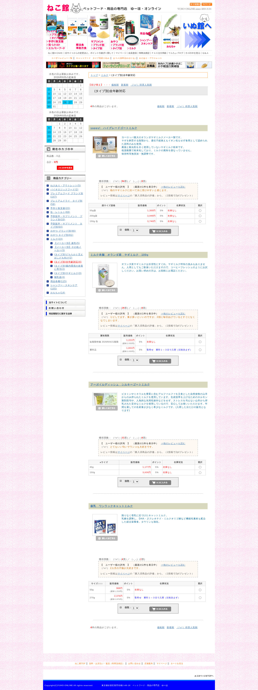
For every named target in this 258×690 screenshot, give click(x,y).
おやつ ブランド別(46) (63, 231)
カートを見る (177, 663)
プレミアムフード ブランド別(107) (66, 195)
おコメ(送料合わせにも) (124, 58)
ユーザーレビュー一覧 (62, 58)
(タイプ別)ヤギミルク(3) (68, 273)
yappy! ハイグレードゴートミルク (113, 127)
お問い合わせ (134, 663)
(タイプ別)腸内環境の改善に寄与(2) (68, 267)
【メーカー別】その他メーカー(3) (67, 248)
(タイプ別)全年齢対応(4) (68, 262)
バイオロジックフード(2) (64, 189)
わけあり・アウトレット (150, 58)
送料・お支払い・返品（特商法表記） (106, 663)
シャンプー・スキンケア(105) (63, 287)
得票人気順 (141, 85)
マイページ (124, 195)
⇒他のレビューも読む (173, 187)
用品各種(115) (58, 281)
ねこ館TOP (80, 663)
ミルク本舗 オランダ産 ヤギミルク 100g (119, 254)
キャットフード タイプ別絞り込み (92, 58)
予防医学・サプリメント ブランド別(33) (66, 218)
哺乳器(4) (59, 277)
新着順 (124, 85)
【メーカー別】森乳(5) (67, 243)
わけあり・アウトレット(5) (65, 185)
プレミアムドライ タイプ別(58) (66, 202)
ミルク (104, 75)
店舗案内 (148, 663)
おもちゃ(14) (57, 292)
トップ (94, 75)
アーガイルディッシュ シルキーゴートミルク (120, 384)
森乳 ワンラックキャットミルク (111, 505)
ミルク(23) (56, 239)
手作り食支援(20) (60, 208)
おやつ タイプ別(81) (61, 235)
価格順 (115, 85)
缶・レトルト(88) (60, 212)
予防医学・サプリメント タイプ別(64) (66, 225)
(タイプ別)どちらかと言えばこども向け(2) (68, 256)
